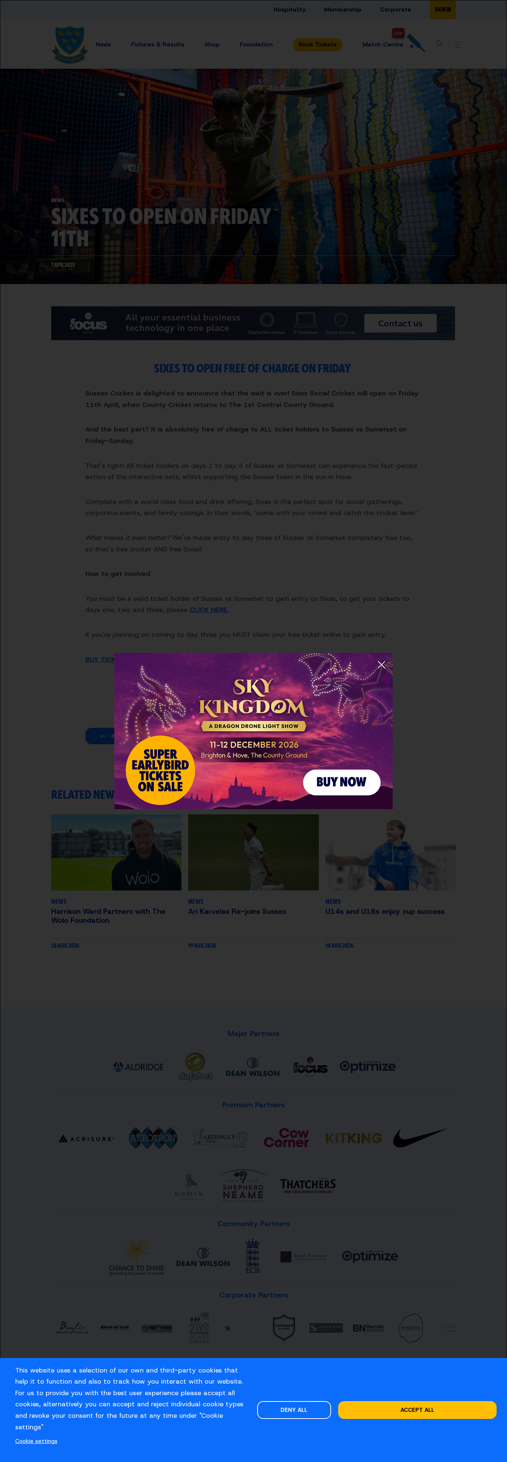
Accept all (417, 1410)
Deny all (294, 1410)
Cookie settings (36, 1441)
